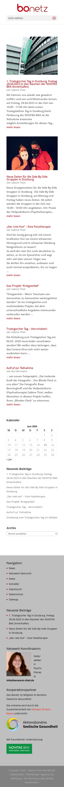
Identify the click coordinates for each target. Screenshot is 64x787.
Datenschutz (16, 594)
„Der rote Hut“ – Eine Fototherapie (28, 226)
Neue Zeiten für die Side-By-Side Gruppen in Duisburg (26, 178)
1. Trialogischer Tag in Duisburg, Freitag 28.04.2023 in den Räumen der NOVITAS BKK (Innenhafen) (31, 83)
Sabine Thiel (18, 90)
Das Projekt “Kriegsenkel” (22, 286)
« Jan (9, 459)
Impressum (15, 589)
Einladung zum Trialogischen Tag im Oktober (32, 517)
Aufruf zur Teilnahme (19, 368)
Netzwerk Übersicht (20, 573)
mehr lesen (13, 127)
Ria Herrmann (19, 371)
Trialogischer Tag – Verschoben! (26, 329)
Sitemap (13, 599)
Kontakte (14, 584)
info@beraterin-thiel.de (20, 680)
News (12, 568)
